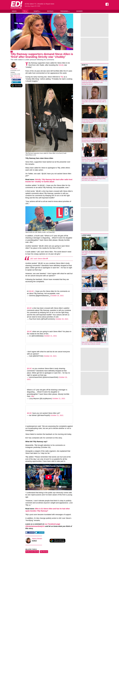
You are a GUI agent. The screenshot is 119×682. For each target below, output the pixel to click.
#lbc (32, 396)
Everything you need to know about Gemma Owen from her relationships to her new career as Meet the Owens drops (94, 159)
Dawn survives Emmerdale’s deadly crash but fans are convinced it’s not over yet (94, 271)
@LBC (31, 291)
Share (16, 79)
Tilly (61, 77)
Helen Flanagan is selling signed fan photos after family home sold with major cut (94, 325)
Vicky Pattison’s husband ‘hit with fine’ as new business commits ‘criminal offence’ (94, 308)
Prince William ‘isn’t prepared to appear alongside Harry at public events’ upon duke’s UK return (93, 289)
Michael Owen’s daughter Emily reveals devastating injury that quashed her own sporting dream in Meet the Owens (93, 140)
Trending (65, 11)
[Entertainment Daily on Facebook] (107, 4)
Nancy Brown (14, 68)
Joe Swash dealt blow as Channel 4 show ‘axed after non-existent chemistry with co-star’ (94, 101)
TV (25, 11)
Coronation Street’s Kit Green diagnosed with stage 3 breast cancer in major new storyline (94, 252)
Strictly (61, 65)
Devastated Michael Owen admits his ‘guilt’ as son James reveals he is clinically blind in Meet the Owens (94, 120)
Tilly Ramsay (18, 77)
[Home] (16, 4)
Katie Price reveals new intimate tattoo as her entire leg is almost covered (94, 343)
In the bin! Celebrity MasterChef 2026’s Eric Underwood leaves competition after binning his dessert (94, 82)
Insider (79, 11)
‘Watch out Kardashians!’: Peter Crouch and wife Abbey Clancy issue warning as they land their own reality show (94, 178)
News (14, 11)
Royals (50, 11)
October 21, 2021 (50, 336)
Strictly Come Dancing (32, 551)
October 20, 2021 (57, 296)
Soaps (37, 11)
